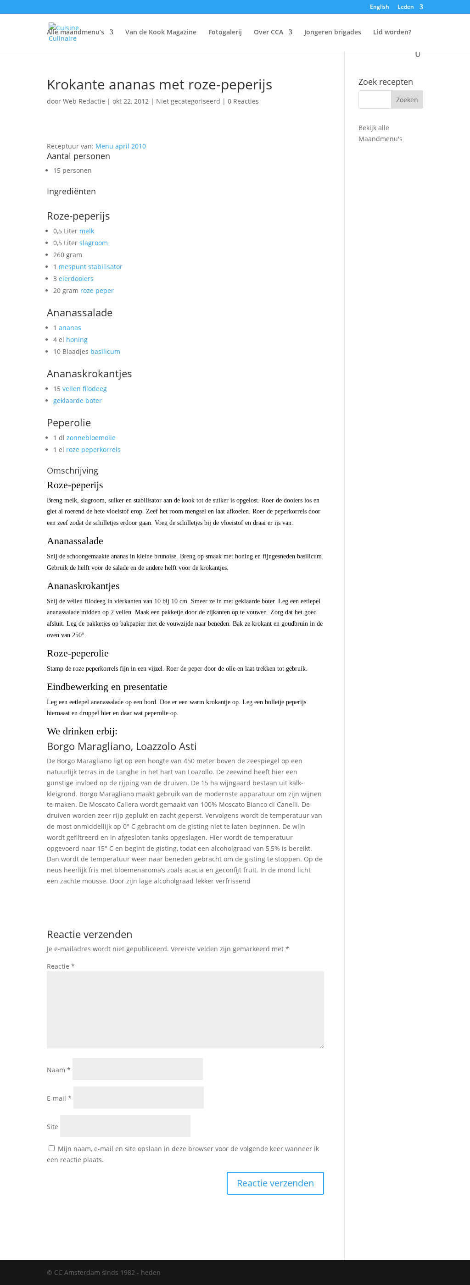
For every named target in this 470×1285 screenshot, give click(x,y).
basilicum (105, 351)
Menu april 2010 (120, 146)
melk (86, 230)
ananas (70, 327)
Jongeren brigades (332, 32)
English (379, 7)
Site (52, 1126)
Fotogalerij (225, 32)
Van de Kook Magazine (160, 32)
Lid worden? (392, 32)
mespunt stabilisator (91, 266)
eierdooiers (76, 278)
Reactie (61, 966)
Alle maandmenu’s (75, 32)
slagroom (93, 242)
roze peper (97, 290)
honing (77, 339)
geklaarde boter (77, 400)
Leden (405, 7)
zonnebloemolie (91, 437)
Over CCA (268, 32)
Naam (59, 1069)
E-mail (59, 1098)
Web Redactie (84, 101)
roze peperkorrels (93, 449)
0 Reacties (243, 101)
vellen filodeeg (84, 388)
